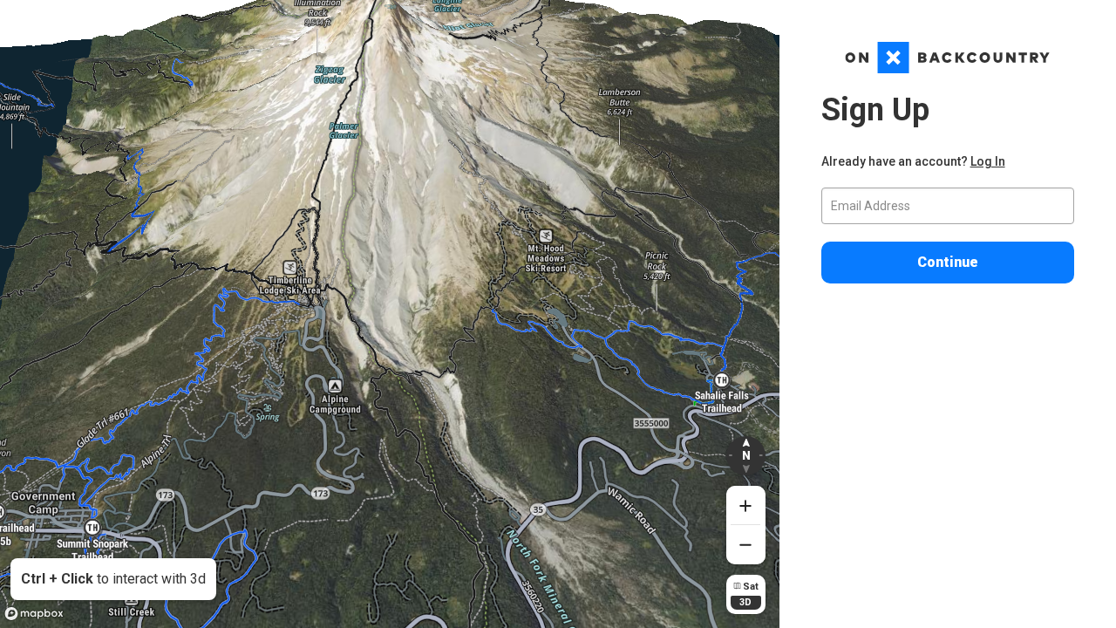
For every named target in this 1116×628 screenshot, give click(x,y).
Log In (987, 161)
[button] (746, 455)
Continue (947, 262)
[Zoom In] (746, 505)
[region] (389, 314)
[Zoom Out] (746, 544)
